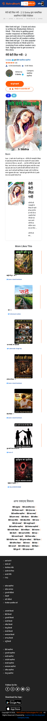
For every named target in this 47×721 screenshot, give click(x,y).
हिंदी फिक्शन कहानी (17, 510)
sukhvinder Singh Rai (15, 348)
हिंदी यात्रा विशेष (13, 520)
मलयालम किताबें (9, 635)
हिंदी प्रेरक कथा (30, 510)
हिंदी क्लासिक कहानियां (17, 513)
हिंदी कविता (34, 517)
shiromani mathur (15, 314)
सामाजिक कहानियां (29, 74)
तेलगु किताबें (8, 628)
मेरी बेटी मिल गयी (31, 190)
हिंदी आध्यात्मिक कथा (28, 507)
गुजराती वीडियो (9, 593)
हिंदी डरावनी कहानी (17, 536)
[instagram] (12, 689)
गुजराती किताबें (9, 618)
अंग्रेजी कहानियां (10, 660)
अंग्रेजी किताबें (9, 611)
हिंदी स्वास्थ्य (35, 530)
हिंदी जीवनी (13, 533)
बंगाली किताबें (9, 631)
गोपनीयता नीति (9, 567)
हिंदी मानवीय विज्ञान (13, 530)
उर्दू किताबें (8, 641)
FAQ (6, 578)
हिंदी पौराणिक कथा (12, 540)
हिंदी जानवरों (12, 546)
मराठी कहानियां (9, 656)
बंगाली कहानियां (9, 663)
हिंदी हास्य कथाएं (14, 517)
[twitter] (18, 689)
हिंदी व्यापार (26, 543)
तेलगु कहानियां (9, 673)
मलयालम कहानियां (10, 666)
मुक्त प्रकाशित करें (29, 3)
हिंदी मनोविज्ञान (25, 530)
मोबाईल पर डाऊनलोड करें (22, 89)
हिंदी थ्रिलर (37, 540)
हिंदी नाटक (36, 520)
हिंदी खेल (34, 543)
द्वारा (8, 279)
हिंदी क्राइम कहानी (28, 549)
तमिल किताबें (8, 624)
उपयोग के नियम (9, 571)
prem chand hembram (15, 279)
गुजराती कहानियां (10, 653)
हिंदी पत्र (34, 533)
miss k (11, 452)
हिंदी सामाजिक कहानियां (23, 60)
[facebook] (7, 689)
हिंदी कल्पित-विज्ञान (15, 543)
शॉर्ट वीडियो (8, 599)
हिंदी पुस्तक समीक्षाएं (25, 540)
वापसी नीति (8, 574)
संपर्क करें (7, 564)
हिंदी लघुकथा (16, 507)
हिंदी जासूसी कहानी (29, 523)
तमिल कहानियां (9, 670)
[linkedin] (28, 689)
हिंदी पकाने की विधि (24, 533)
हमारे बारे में (8, 561)
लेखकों (7, 596)
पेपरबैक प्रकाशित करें (11, 603)
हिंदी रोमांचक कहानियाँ (31, 526)
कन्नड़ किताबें (9, 638)
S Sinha (9, 60)
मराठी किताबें (8, 621)
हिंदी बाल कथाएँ (31, 513)
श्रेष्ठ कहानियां (9, 586)
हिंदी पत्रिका (25, 517)
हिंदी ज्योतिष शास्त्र (24, 546)
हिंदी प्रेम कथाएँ (16, 523)
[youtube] (23, 689)
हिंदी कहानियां (9, 649)
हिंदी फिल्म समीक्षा (30, 536)
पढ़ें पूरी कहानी (15, 84)
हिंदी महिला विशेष (25, 520)
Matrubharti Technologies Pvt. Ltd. (30, 713)
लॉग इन (40, 3)
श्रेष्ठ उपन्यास (9, 589)
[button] (26, 4)
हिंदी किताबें (8, 614)
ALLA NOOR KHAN (15, 487)
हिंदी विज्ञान (35, 546)
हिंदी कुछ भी (16, 549)
